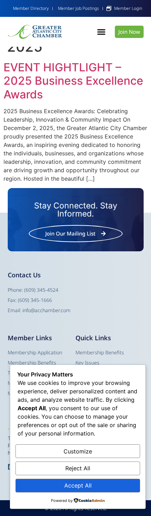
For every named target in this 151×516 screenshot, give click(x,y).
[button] (101, 32)
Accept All (78, 485)
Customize (78, 451)
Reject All (77, 468)
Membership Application (35, 352)
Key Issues (87, 362)
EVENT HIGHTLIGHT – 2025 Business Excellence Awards (73, 80)
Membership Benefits (100, 352)
